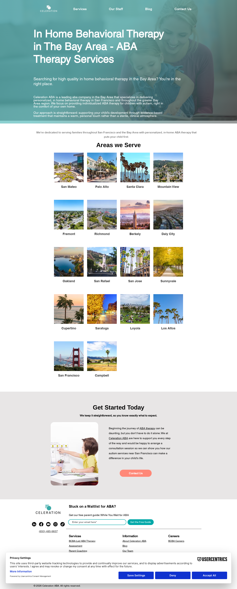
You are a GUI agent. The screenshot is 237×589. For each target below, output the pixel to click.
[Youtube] (48, 524)
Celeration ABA (118, 438)
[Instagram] (55, 524)
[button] (80, 8)
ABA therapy (147, 428)
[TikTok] (62, 524)
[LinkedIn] (34, 524)
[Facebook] (41, 524)
